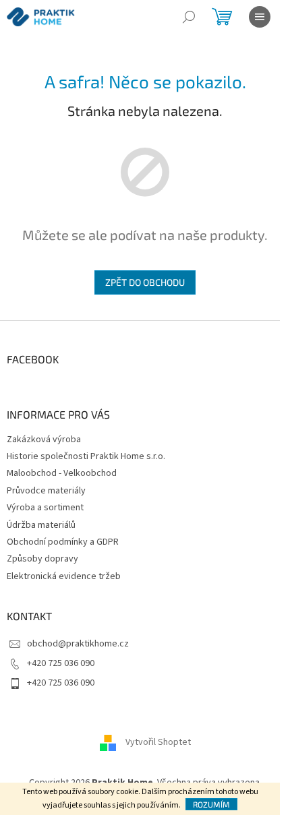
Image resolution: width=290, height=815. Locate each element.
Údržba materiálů (41, 525)
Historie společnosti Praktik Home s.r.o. (86, 456)
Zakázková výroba (44, 439)
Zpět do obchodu (145, 282)
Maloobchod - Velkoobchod (62, 473)
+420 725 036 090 (60, 663)
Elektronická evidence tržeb (64, 576)
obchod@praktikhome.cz (78, 644)
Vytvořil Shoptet (158, 742)
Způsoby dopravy (42, 559)
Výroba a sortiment (45, 507)
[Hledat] (188, 16)
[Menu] (259, 16)
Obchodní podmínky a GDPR (63, 542)
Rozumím (211, 804)
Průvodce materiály (46, 490)
